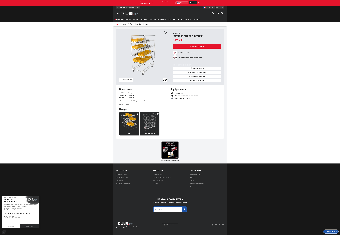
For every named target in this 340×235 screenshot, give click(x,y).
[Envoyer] (184, 209)
